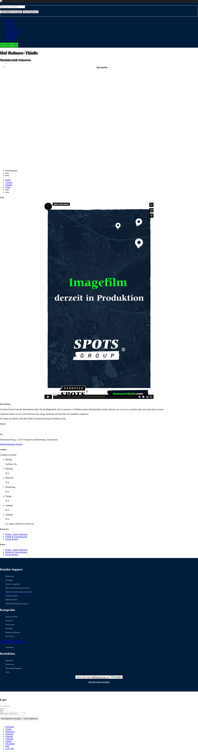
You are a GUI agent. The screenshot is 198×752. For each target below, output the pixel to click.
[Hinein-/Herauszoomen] (9, 706)
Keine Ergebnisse (30, 12)
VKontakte (10, 744)
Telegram (9, 734)
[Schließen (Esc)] (1, 706)
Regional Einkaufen (13, 29)
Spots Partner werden (9, 44)
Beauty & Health (12, 34)
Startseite (9, 20)
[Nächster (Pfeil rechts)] (4, 708)
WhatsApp (10, 731)
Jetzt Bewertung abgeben (99, 682)
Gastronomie (10, 25)
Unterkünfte (10, 39)
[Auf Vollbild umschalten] (6, 706)
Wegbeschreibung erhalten (11, 444)
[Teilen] (4, 706)
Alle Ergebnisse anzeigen (11, 12)
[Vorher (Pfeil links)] (1, 708)
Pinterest (9, 736)
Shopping (9, 27)
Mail (7, 746)
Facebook (9, 727)
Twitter (8, 729)
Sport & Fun (10, 32)
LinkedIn (9, 739)
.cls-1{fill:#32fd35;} (13, 641)
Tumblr (8, 741)
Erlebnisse (9, 22)
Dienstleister (10, 37)
